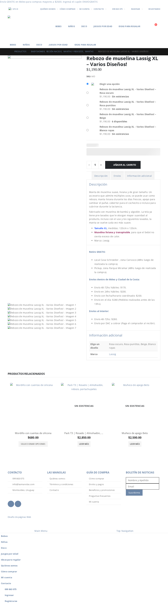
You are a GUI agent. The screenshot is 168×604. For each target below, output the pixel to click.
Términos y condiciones (61, 484)
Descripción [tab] (101, 175)
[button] (147, 26)
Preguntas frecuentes (99, 496)
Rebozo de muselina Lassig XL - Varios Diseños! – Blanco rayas (128, 128)
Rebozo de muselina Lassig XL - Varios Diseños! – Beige (128, 116)
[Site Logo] (20, 26)
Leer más (84, 444)
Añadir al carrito (124, 164)
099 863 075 (117, 9)
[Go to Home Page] (9, 51)
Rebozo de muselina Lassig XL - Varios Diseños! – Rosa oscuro (128, 91)
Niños (71, 26)
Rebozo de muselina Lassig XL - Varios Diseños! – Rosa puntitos (128, 103)
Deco (84, 26)
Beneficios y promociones (102, 490)
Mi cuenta (84, 9)
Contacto (99, 9)
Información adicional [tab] (139, 175)
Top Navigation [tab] (125, 530)
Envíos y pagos (96, 484)
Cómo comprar (67, 9)
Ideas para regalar (129, 26)
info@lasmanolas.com (23, 484)
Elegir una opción (110, 84)
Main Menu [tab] (40, 530)
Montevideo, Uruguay (23, 490)
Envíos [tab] (117, 175)
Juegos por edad (103, 26)
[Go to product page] (33, 406)
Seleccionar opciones (33, 444)
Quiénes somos (48, 9)
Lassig (112, 354)
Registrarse (154, 9)
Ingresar (135, 9)
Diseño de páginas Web (19, 517)
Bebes (58, 26)
